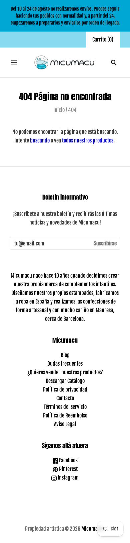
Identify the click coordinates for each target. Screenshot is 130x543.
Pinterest (68, 469)
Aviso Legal (65, 424)
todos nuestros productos (87, 140)
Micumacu (92, 528)
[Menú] (14, 62)
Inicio (59, 110)
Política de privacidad (65, 389)
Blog (65, 355)
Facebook (68, 460)
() (102, 39)
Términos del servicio (65, 407)
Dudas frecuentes (65, 363)
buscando (40, 140)
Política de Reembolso (65, 415)
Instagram (68, 477)
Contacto (65, 398)
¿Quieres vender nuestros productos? (65, 372)
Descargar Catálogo (65, 381)
